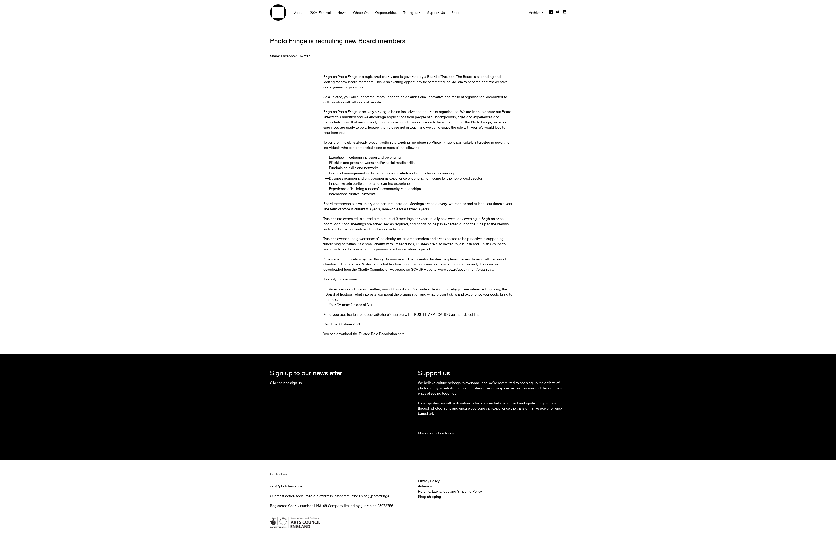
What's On (361, 12)
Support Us (436, 12)
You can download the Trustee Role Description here (364, 334)
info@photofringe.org (286, 486)
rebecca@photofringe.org (384, 314)
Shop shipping (429, 496)
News (341, 12)
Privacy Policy (429, 481)
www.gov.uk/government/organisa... (466, 269)
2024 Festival (320, 12)
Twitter (558, 12)
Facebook (551, 12)
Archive (535, 12)
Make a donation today (436, 433)
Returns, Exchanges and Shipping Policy (450, 491)
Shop (455, 12)
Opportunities (386, 12)
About (298, 12)
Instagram (564, 12)
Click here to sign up (286, 383)
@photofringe (378, 496)
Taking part (412, 12)
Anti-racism (427, 486)
